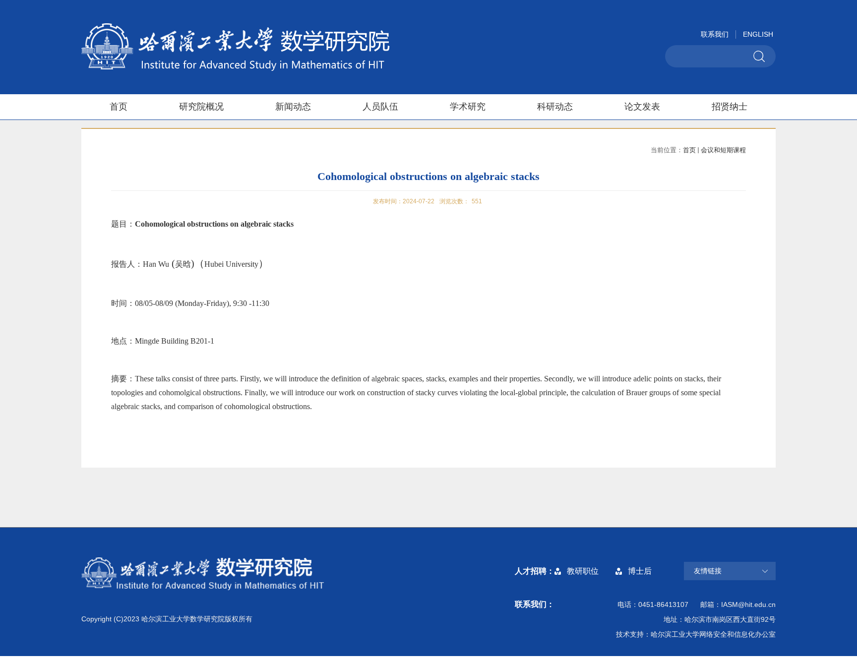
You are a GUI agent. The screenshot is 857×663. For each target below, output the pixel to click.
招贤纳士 (729, 107)
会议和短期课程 (723, 150)
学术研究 (468, 107)
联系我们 (715, 34)
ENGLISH (758, 34)
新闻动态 (293, 107)
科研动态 (555, 107)
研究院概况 (201, 107)
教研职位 (583, 571)
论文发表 (642, 107)
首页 (118, 107)
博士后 (640, 571)
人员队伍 (380, 107)
